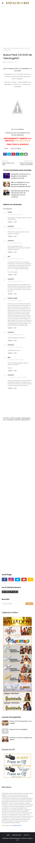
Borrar (15, 222)
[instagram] (11, 579)
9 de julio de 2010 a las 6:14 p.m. (15, 243)
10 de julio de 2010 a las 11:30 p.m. (16, 334)
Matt (5, 62)
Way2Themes (23, 841)
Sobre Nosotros (16, 835)
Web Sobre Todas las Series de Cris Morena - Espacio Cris (18, 839)
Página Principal (7, 48)
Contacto (26, 835)
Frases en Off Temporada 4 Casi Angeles (20, 722)
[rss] (30, 579)
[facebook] (4, 579)
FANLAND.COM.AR (22, 140)
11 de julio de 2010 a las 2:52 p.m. (15, 347)
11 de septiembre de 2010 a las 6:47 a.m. (17, 377)
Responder (10, 222)
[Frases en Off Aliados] (17, 765)
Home (8, 835)
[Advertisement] (17, 26)
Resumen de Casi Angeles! (18, 729)
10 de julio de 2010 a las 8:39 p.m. (15, 281)
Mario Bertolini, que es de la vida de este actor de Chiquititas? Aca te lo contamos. (20, 194)
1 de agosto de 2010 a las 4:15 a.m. (16, 359)
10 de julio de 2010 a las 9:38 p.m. (15, 300)
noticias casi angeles (15, 148)
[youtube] (24, 579)
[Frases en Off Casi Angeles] (17, 777)
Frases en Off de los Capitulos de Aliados (21, 739)
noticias (14, 48)
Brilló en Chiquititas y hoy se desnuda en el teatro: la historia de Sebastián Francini (21, 184)
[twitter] (17, 579)
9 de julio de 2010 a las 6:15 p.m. (15, 258)
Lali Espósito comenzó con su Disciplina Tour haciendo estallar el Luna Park (20, 176)
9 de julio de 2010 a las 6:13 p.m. (15, 214)
